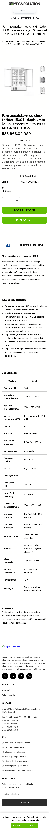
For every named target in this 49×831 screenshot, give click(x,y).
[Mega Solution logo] (11, 648)
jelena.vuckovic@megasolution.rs (19, 770)
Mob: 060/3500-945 (10, 727)
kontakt (26, 18)
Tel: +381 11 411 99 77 (11, 717)
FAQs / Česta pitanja (10, 690)
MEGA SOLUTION (30, 181)
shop (13, 18)
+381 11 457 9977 (30, 717)
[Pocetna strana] (24, 4)
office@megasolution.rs (15, 752)
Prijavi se (24, 802)
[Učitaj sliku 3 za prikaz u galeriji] (42, 90)
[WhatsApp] (29, 676)
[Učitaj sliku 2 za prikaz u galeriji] (42, 80)
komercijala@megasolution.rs (17, 743)
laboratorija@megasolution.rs (17, 761)
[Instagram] (13, 676)
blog (36, 18)
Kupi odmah (24, 220)
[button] (24, 11)
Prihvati (17, 825)
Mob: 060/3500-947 (10, 723)
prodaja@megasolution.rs (16, 756)
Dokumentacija (8, 695)
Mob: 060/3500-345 (10, 730)
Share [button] (8, 191)
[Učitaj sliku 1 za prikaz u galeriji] (42, 69)
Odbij (32, 825)
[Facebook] (21, 676)
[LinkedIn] (5, 676)
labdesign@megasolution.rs (16, 766)
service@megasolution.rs (16, 747)
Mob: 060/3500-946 (10, 720)
